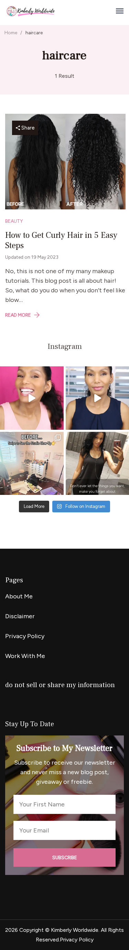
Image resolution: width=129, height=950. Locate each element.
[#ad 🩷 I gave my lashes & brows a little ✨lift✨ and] (32, 398)
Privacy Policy (24, 636)
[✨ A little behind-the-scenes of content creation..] (32, 463)
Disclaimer (20, 616)
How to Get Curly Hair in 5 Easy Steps (61, 240)
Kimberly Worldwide (74, 930)
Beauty (14, 221)
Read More (18, 315)
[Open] (120, 11)
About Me (19, 596)
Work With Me (25, 656)
